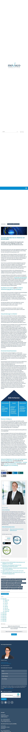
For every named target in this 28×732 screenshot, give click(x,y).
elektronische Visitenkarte (6, 663)
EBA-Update (19, 581)
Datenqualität (10, 584)
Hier (8, 289)
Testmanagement (19, 579)
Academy (12, 579)
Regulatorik (4, 581)
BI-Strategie (4, 586)
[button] (3, 473)
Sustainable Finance (11, 581)
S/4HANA (3, 588)
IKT (24, 579)
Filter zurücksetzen (5, 593)
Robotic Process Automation (13, 586)
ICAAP (21, 586)
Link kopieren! (14, 634)
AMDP (21, 588)
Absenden (4, 699)
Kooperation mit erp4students (20, 277)
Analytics (9, 588)
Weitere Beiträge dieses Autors (8, 526)
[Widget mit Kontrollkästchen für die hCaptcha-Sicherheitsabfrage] (11, 695)
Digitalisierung (15, 588)
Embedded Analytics (5, 579)
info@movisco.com (13, 530)
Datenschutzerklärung (8, 688)
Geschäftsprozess (17, 584)
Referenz (3, 584)
